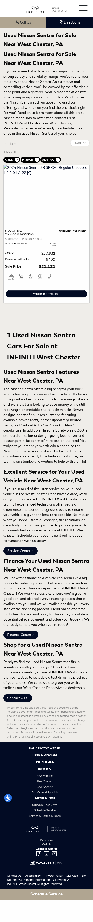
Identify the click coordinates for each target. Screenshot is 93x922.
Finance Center (19, 635)
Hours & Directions (44, 755)
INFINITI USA (45, 762)
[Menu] (83, 8)
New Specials (44, 787)
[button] (8, 798)
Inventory (44, 769)
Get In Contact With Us (44, 748)
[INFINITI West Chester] (47, 9)
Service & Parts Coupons (45, 816)
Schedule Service (45, 810)
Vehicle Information (45, 293)
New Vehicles (44, 775)
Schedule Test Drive (44, 805)
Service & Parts (45, 798)
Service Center (18, 551)
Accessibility (33, 875)
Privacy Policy (54, 875)
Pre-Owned (45, 781)
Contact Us (16, 698)
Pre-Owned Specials (45, 792)
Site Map (72, 875)
